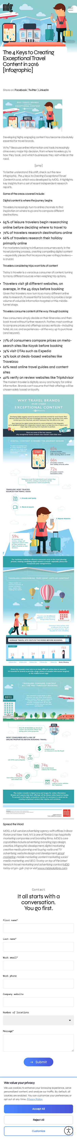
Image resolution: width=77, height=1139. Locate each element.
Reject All (38, 1120)
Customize (38, 1131)
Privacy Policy (35, 1099)
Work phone (10, 975)
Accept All (38, 1109)
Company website (13, 994)
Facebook (21, 90)
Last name (9, 939)
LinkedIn (43, 90)
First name (10, 920)
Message (8, 1031)
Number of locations (16, 1012)
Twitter (32, 90)
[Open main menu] (70, 10)
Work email (10, 957)
